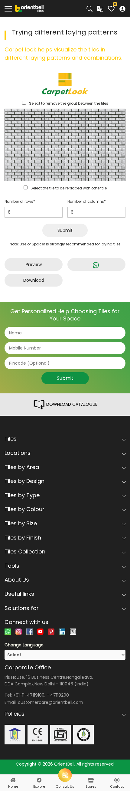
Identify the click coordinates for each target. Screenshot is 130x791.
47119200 (59, 695)
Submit (65, 230)
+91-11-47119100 (28, 695)
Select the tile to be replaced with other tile (69, 188)
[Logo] (29, 8)
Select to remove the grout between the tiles (68, 103)
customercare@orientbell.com (50, 702)
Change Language (24, 645)
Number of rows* (20, 201)
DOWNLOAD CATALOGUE (71, 404)
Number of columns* (86, 201)
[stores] (91, 780)
